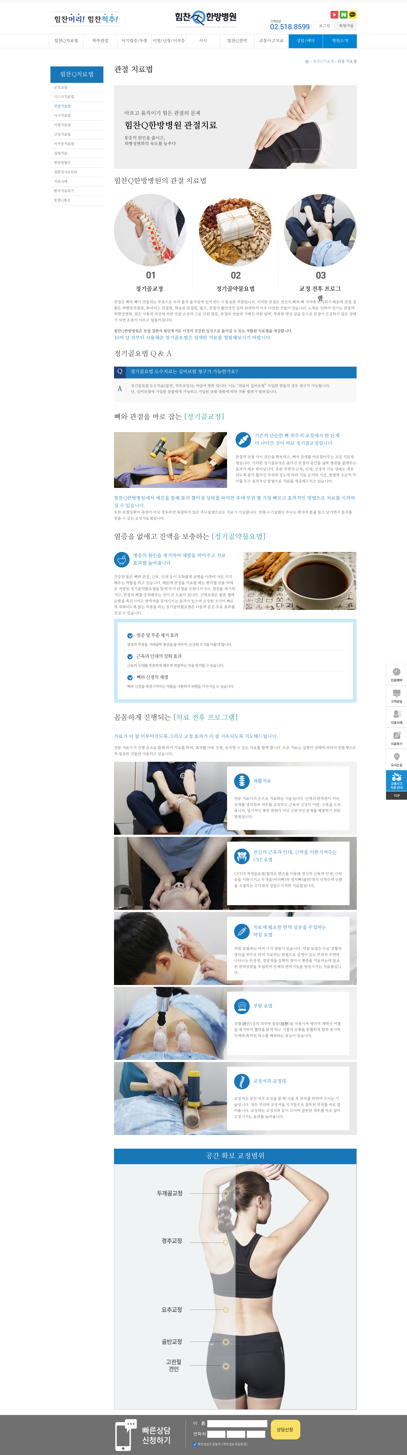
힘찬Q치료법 (66, 41)
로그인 (324, 26)
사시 (203, 41)
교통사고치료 (271, 41)
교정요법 (60, 87)
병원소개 (340, 41)
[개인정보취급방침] (234, 1444)
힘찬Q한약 (237, 41)
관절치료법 (62, 106)
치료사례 (60, 181)
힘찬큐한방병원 (206, 19)
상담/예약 (306, 41)
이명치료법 (62, 125)
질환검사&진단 (65, 172)
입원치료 (60, 153)
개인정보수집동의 (209, 1444)
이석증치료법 (64, 144)
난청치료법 (62, 134)
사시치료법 (62, 116)
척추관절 (100, 41)
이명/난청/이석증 (169, 41)
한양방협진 (62, 163)
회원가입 (346, 26)
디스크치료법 (64, 97)
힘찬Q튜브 (62, 200)
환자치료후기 (64, 191)
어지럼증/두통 (134, 41)
